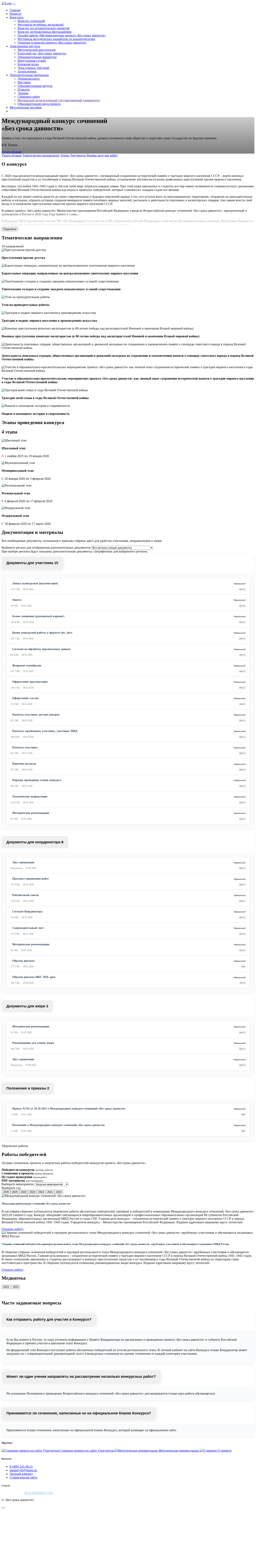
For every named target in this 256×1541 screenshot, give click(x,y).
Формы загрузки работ (102, 155)
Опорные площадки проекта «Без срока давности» (52, 42)
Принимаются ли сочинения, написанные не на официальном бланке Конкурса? (78, 1413)
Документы (78, 155)
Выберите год (11, 1188)
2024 (23, 1191)
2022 (41, 1191)
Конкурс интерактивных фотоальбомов (45, 31)
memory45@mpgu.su (23, 1470)
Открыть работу (13, 1229)
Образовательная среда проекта (39, 104)
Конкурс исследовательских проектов (43, 28)
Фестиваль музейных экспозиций (41, 24)
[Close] (3, 1507)
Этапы (64, 155)
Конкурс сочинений (31, 21)
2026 (6, 1191)
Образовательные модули (35, 86)
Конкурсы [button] (16, 17)
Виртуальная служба (32, 60)
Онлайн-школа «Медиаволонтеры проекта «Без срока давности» (62, 35)
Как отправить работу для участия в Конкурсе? (48, 1319)
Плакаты (24, 89)
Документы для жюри (27, 1006)
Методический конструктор (37, 49)
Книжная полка (28, 64)
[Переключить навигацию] (14, 4)
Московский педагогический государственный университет (59, 100)
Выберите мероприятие (18, 1184)
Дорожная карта (29, 78)
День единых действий (33, 68)
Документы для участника (32, 563)
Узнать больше (12, 151)
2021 (50, 1191)
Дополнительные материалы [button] (29, 75)
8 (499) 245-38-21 (21, 1466)
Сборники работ (29, 96)
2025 (15, 1191)
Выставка (24, 82)
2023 (32, 1191)
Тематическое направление (40, 155)
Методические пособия (25, 107)
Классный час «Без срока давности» (42, 53)
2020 (59, 1191)
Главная (15, 10)
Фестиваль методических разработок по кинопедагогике (56, 39)
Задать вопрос (27, 71)
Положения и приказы (27, 1088)
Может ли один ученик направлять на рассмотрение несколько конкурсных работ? (81, 1377)
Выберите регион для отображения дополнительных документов (46, 547)
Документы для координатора (34, 842)
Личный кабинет (21, 1473)
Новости (15, 13)
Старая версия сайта (23, 1477)
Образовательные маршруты (37, 57)
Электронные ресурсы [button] (25, 46)
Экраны (23, 93)
